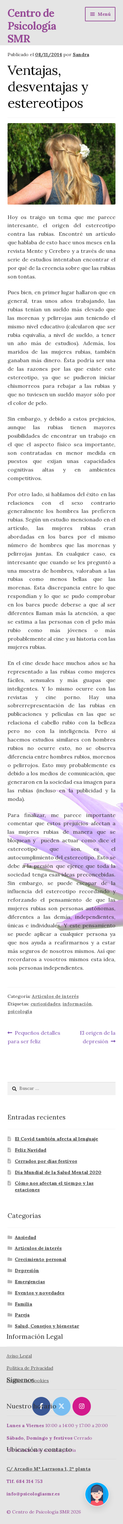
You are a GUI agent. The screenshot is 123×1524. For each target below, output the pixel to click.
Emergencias (30, 1282)
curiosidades (45, 1004)
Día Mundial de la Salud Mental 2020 (58, 1172)
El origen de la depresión (97, 1037)
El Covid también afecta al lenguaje (56, 1139)
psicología (20, 1011)
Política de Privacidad (30, 1368)
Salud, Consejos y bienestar (47, 1326)
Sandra (81, 54)
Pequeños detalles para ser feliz (34, 1037)
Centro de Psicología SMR (32, 25)
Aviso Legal (19, 1356)
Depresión (27, 1270)
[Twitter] (61, 1406)
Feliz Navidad (30, 1150)
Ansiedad (25, 1237)
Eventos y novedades (39, 1293)
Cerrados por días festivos (46, 1161)
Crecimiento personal (40, 1259)
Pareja (22, 1315)
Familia (23, 1304)
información (77, 1004)
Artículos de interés (55, 996)
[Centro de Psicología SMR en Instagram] (81, 1406)
